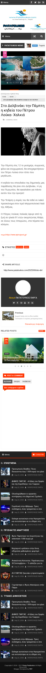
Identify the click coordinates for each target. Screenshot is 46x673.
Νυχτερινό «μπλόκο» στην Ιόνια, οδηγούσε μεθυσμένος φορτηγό (25, 549)
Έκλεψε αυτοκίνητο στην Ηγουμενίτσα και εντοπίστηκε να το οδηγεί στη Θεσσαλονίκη (28, 521)
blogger (7, 381)
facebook (26, 381)
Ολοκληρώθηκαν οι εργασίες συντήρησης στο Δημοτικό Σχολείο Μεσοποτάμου (27, 496)
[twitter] (13, 302)
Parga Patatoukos (28, 665)
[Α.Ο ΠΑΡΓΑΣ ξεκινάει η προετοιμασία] (5, 575)
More (41, 331)
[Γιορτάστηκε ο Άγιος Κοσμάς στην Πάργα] (28, 45)
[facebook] (17, 302)
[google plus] (21, 302)
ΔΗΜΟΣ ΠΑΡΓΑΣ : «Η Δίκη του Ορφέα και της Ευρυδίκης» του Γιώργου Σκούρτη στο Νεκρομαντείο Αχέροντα (28, 484)
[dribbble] (28, 302)
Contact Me (40, 455)
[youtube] (24, 302)
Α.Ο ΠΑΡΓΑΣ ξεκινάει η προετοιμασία (28, 573)
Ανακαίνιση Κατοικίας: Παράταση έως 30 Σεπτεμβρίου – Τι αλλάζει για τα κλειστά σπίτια (21, 360)
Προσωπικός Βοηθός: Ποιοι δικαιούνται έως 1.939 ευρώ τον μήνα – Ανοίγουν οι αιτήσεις (28, 471)
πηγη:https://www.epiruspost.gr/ (14, 235)
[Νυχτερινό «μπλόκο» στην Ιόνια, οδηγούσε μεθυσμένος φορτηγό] (5, 551)
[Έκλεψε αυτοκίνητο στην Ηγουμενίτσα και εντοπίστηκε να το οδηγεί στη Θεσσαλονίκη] (5, 521)
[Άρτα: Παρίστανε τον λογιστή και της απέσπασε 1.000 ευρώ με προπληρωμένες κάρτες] (5, 538)
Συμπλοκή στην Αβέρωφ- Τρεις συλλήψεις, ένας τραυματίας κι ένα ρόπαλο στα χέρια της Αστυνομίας (27, 509)
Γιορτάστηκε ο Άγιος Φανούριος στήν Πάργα (28, 586)
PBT (30, 669)
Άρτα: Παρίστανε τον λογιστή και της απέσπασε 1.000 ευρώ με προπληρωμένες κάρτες (27, 539)
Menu (5, 2)
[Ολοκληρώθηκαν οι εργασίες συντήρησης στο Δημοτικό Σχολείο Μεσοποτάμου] (5, 496)
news (35, 45)
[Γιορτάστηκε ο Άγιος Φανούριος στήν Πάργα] (5, 587)
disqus (17, 381)
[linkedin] (32, 302)
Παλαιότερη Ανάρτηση (34, 324)
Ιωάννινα (9, 120)
